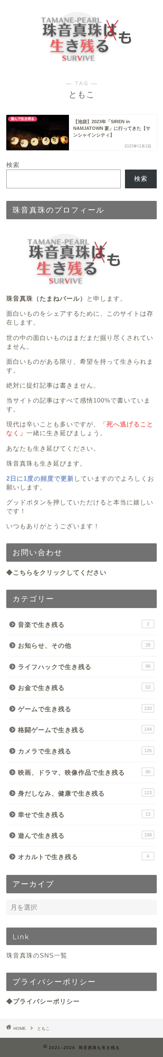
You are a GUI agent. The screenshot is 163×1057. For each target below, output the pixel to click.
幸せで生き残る (84, 814)
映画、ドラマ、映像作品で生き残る (84, 772)
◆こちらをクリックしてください (56, 572)
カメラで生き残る (85, 751)
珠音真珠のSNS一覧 (36, 955)
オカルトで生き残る (83, 856)
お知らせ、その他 (84, 645)
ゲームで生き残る (85, 708)
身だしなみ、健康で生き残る (85, 793)
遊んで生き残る (85, 835)
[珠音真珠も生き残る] (81, 62)
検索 (13, 164)
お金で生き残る (84, 687)
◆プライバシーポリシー (43, 1001)
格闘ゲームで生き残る (85, 729)
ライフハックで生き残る (84, 666)
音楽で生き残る (83, 624)
